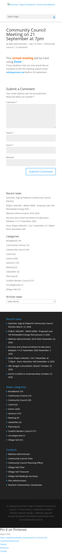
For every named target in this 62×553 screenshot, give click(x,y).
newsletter (11, 271)
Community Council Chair (20, 458)
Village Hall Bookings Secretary (23, 476)
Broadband (11, 240)
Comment (11, 102)
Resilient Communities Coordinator (25, 485)
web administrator (18, 43)
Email (9, 145)
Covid (9, 254)
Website (10, 157)
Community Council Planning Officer (25, 462)
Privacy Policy (25, 509)
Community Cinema (15, 245)
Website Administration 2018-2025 (23, 213)
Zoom (18, 61)
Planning (10, 276)
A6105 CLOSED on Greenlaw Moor (24, 373)
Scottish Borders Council (18, 280)
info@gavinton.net (15, 72)
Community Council (15, 249)
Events (9, 258)
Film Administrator (17, 480)
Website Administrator (19, 454)
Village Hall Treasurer (18, 471)
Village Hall (11, 289)
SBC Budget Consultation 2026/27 (24, 366)
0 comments (22, 47)
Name (10, 132)
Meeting (10, 267)
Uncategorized (13, 285)
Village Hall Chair (16, 467)
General (10, 262)
